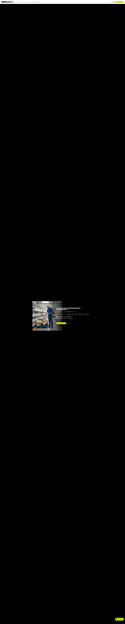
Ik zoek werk (24, 2)
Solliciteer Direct (61, 323)
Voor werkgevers (32, 2)
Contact (38, 2)
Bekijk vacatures (119, 1)
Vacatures (18, 2)
